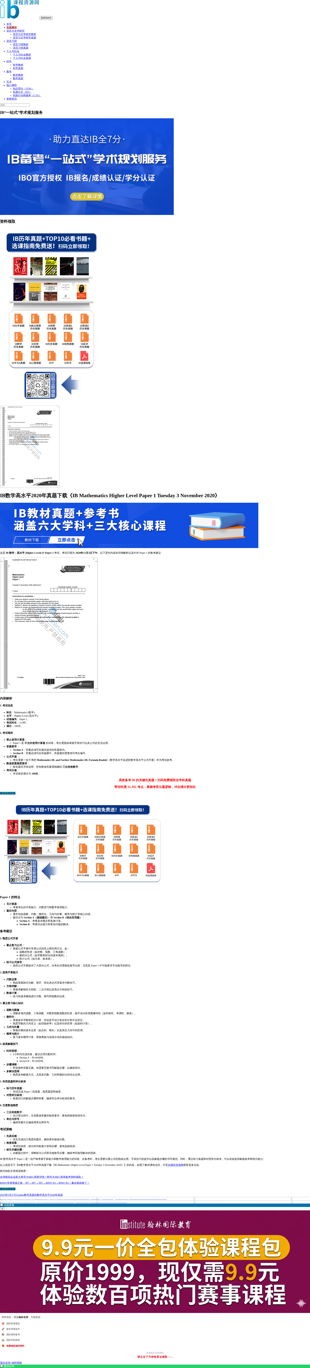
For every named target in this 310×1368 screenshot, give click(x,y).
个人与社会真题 (22, 58)
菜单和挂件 (46, 18)
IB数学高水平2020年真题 (48, 1195)
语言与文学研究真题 (24, 37)
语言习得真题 (20, 47)
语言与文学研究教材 (24, 34)
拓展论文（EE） (22, 92)
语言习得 (11, 41)
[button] (155, 1205)
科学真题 (18, 68)
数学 (9, 71)
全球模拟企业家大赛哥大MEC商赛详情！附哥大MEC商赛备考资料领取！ (42, 1177)
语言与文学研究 (15, 30)
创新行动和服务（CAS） (27, 95)
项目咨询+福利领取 (11, 1362)
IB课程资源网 (175, 1165)
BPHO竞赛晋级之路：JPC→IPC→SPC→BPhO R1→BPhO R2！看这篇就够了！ (44, 1183)
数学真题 (18, 78)
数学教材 (18, 75)
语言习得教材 (20, 44)
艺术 (9, 81)
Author (20, 1195)
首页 (9, 24)
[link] (155, 1366)
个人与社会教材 (22, 54)
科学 (9, 61)
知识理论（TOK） (23, 88)
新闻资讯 (11, 98)
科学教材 (18, 64)
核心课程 (11, 85)
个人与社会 (12, 51)
